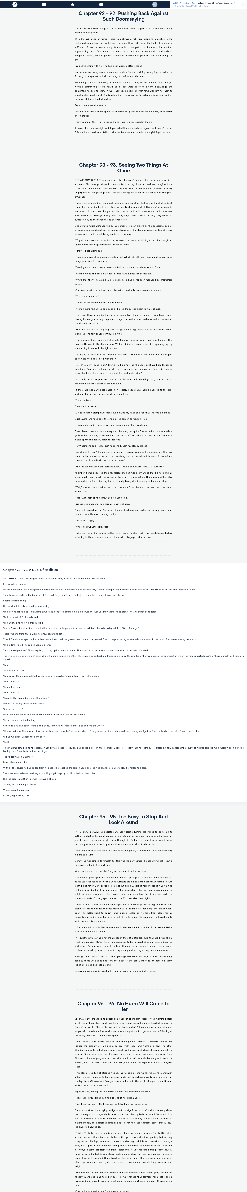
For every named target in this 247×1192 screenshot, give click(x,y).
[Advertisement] (123, 142)
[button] (14, 4)
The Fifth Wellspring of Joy (181, 3)
